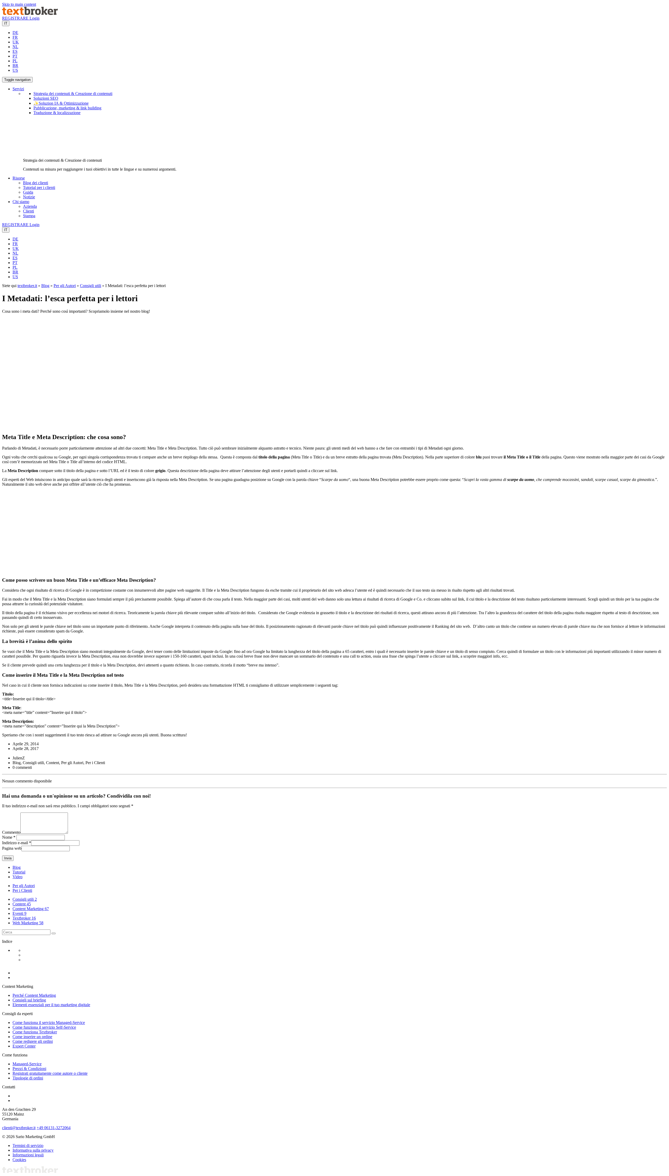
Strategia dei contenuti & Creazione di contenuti (72, 93)
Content (22, 904)
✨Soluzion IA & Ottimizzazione (61, 103)
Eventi (19, 913)
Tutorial (19, 872)
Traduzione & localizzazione (56, 112)
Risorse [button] (19, 178)
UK (16, 42)
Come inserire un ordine (32, 1036)
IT (5, 23)
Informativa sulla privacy (33, 1150)
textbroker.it (27, 285)
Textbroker (24, 918)
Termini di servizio (28, 1145)
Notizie (29, 197)
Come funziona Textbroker (35, 1032)
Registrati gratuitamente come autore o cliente (50, 1073)
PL (15, 61)
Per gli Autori (65, 285)
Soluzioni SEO (45, 98)
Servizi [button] (18, 89)
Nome (7, 837)
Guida (28, 192)
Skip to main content (19, 4)
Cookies (19, 1159)
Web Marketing (28, 923)
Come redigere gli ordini (33, 1041)
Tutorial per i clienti (39, 187)
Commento (11, 832)
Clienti (28, 211)
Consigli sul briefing (29, 1000)
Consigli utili (90, 285)
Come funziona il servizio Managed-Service (49, 1022)
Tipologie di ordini (28, 1078)
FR (15, 37)
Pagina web (11, 848)
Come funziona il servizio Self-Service (44, 1027)
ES (15, 51)
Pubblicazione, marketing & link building (67, 108)
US (15, 70)
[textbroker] (30, 13)
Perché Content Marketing (34, 995)
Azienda (30, 206)
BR (15, 65)
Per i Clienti (22, 890)
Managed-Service (27, 1064)
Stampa (29, 216)
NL (15, 46)
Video (17, 877)
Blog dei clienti (35, 183)
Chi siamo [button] (21, 201)
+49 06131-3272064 (54, 1127)
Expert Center (24, 1046)
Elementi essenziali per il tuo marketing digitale (51, 1005)
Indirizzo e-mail (15, 843)
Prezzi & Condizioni (29, 1068)
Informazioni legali (28, 1155)
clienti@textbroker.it (19, 1127)
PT (15, 56)
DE (15, 32)
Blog (45, 285)
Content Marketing (31, 908)
